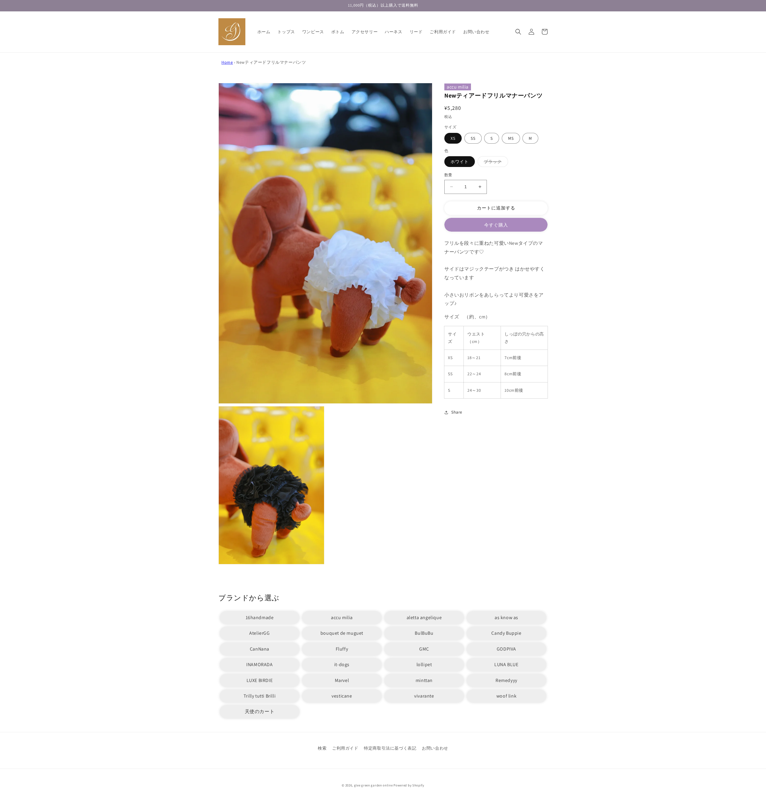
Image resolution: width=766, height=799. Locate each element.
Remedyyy (506, 680)
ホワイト (460, 161)
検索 (322, 748)
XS (453, 138)
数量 (448, 174)
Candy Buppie (506, 633)
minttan (424, 680)
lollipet (424, 664)
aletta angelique (424, 617)
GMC (424, 649)
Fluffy (342, 649)
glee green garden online (373, 785)
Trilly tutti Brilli (260, 696)
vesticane (342, 696)
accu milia (458, 87)
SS (473, 138)
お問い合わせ (435, 748)
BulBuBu (424, 633)
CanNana (259, 649)
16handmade (260, 617)
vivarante (424, 696)
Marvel (342, 680)
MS (511, 138)
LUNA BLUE (506, 664)
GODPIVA (506, 649)
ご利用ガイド (345, 748)
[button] (518, 31)
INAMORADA (259, 664)
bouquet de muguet (341, 633)
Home (227, 62)
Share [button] (456, 412)
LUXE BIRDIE (260, 680)
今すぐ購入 (496, 225)
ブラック (495, 163)
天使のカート (260, 711)
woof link (506, 696)
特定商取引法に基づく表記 (390, 748)
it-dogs (341, 664)
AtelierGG (259, 633)
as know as (506, 617)
